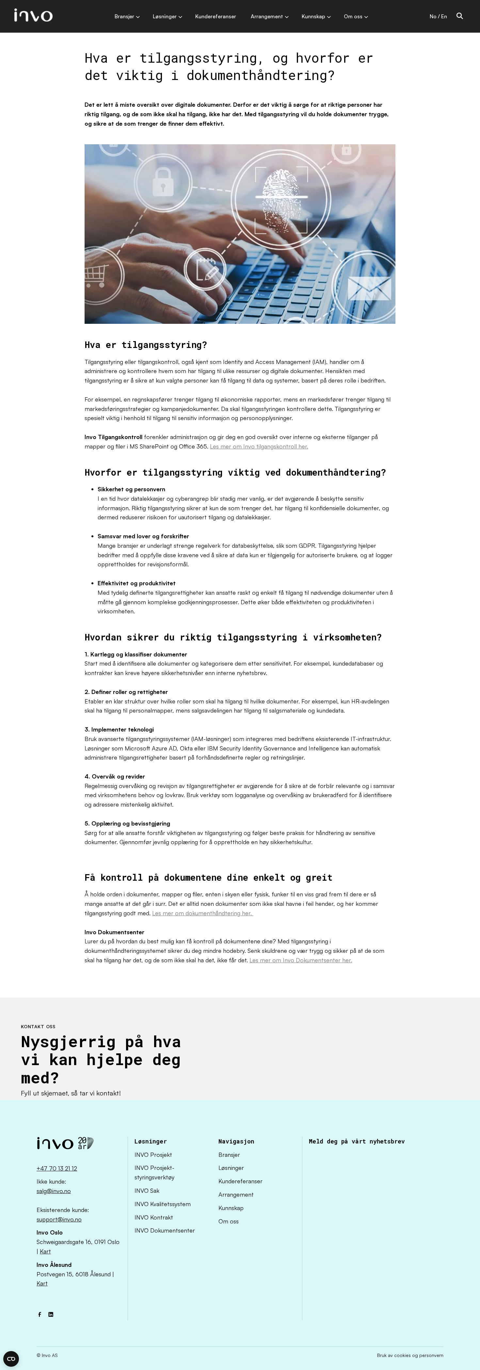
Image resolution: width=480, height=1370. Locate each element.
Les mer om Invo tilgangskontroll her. (259, 446)
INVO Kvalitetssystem (163, 1203)
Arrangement (236, 1194)
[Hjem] (65, 1145)
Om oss (228, 1221)
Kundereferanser (240, 1181)
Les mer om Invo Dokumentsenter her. (300, 960)
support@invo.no (59, 1219)
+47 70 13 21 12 (57, 1168)
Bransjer (229, 1154)
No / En (438, 16)
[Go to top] (455, 1345)
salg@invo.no (54, 1190)
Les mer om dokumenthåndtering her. (202, 913)
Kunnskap (231, 1207)
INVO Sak (147, 1190)
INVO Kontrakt (154, 1217)
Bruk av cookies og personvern (410, 1355)
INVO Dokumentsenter (165, 1230)
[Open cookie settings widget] (11, 1359)
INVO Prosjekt (153, 1154)
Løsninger (231, 1167)
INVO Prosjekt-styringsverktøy (154, 1172)
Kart (45, 1251)
